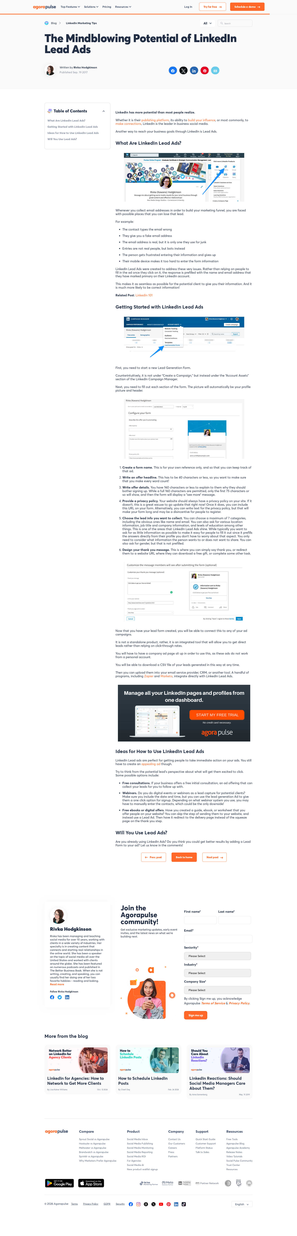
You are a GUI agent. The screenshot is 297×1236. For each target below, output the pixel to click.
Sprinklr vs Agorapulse (91, 1156)
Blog (54, 23)
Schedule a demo (245, 6)
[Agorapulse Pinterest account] (169, 1204)
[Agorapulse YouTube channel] (161, 1204)
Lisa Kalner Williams (58, 1090)
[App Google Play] (60, 1182)
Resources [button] (121, 6)
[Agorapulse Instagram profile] (138, 1204)
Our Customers (176, 1143)
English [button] (239, 1204)
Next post (212, 857)
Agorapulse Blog (235, 1143)
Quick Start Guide (205, 1139)
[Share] (173, 70)
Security (120, 1203)
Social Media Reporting (139, 1152)
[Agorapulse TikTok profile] (184, 1204)
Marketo (167, 676)
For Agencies (134, 1160)
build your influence (201, 120)
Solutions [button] (89, 6)
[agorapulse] (44, 6)
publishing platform (155, 120)
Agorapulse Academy (238, 1147)
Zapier (149, 676)
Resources (232, 1169)
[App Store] (91, 1182)
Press (171, 1152)
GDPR (107, 1203)
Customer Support (206, 1143)
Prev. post (156, 857)
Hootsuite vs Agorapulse (92, 1143)
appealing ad (150, 764)
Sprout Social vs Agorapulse (94, 1139)
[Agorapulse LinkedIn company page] (176, 1204)
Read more (57, 984)
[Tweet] (183, 70)
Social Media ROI (136, 1156)
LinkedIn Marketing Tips (81, 23)
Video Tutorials (234, 1156)
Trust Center (233, 1165)
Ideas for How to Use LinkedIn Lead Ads (73, 133)
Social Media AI (135, 1165)
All (205, 23)
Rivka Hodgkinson (70, 929)
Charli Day (125, 1090)
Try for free (211, 6)
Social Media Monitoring (140, 1147)
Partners (173, 1156)
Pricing (106, 6)
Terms (74, 1203)
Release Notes (234, 1152)
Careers (172, 1147)
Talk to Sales (202, 1152)
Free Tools (232, 1139)
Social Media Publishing (140, 1143)
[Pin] (205, 70)
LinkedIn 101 (144, 295)
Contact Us (174, 1139)
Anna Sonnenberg (199, 1095)
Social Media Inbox (137, 1139)
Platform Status (204, 1147)
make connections (128, 124)
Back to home (184, 857)
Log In (188, 6)
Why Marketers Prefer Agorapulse (97, 1160)
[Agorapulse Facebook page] (131, 1204)
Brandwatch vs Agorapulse (93, 1152)
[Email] (215, 70)
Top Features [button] (69, 6)
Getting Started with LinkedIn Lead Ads (72, 126)
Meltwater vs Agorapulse (92, 1147)
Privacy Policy (90, 1203)
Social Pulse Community (239, 1160)
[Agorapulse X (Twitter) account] (153, 1204)
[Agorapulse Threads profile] (146, 1204)
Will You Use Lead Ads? (62, 139)
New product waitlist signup (142, 1169)
